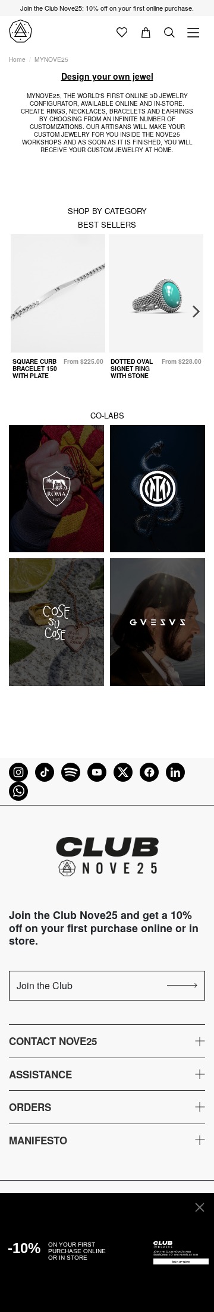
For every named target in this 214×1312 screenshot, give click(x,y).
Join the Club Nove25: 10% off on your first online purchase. (107, 7)
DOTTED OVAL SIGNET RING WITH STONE (132, 368)
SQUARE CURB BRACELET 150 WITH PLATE (34, 368)
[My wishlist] (122, 31)
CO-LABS (107, 415)
